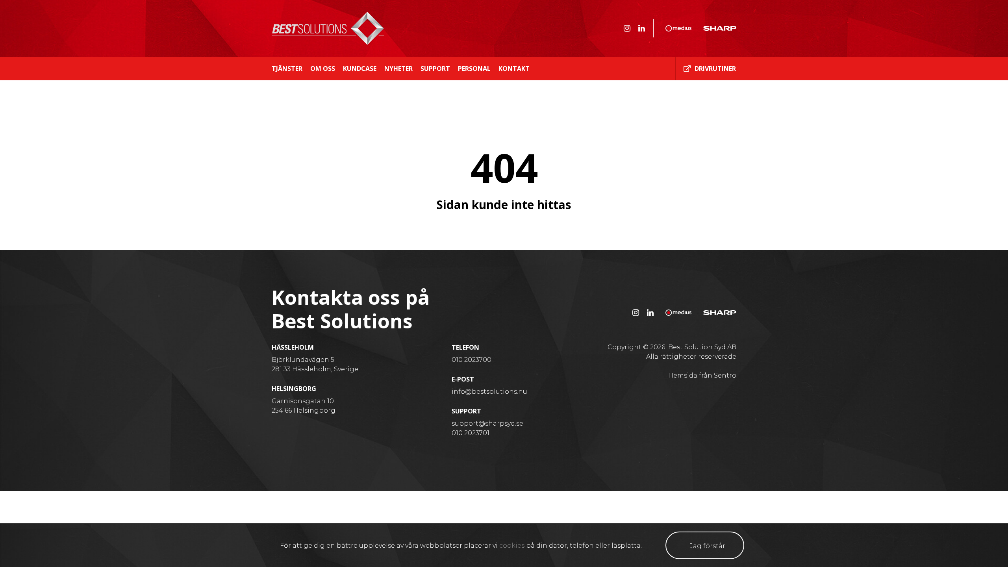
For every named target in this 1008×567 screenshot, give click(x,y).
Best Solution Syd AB (702, 347)
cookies (511, 545)
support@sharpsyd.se (487, 423)
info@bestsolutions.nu (489, 391)
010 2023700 (471, 359)
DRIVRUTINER (715, 68)
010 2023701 (470, 433)
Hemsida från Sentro (702, 375)
